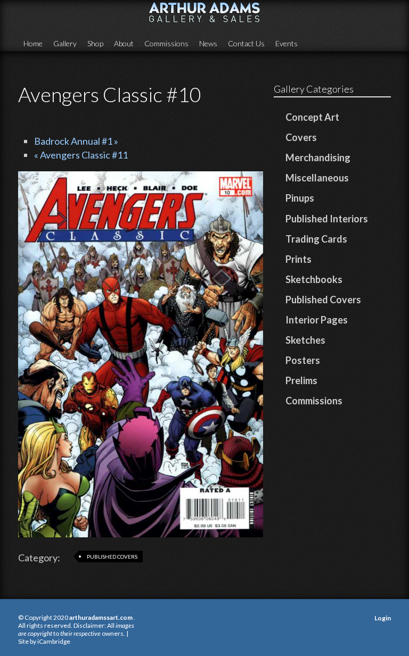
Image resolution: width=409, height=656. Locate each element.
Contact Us (246, 43)
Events (286, 43)
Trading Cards (316, 239)
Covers (301, 137)
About (124, 43)
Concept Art (312, 117)
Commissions (166, 43)
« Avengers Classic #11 (81, 155)
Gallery (65, 43)
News (208, 43)
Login (382, 618)
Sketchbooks (313, 279)
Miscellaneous (317, 178)
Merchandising (317, 157)
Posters (302, 360)
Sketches (305, 340)
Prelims (301, 380)
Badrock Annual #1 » (76, 141)
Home (33, 43)
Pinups (299, 198)
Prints (298, 259)
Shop (95, 43)
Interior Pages (316, 320)
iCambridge (53, 641)
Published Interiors (326, 219)
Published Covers (112, 556)
